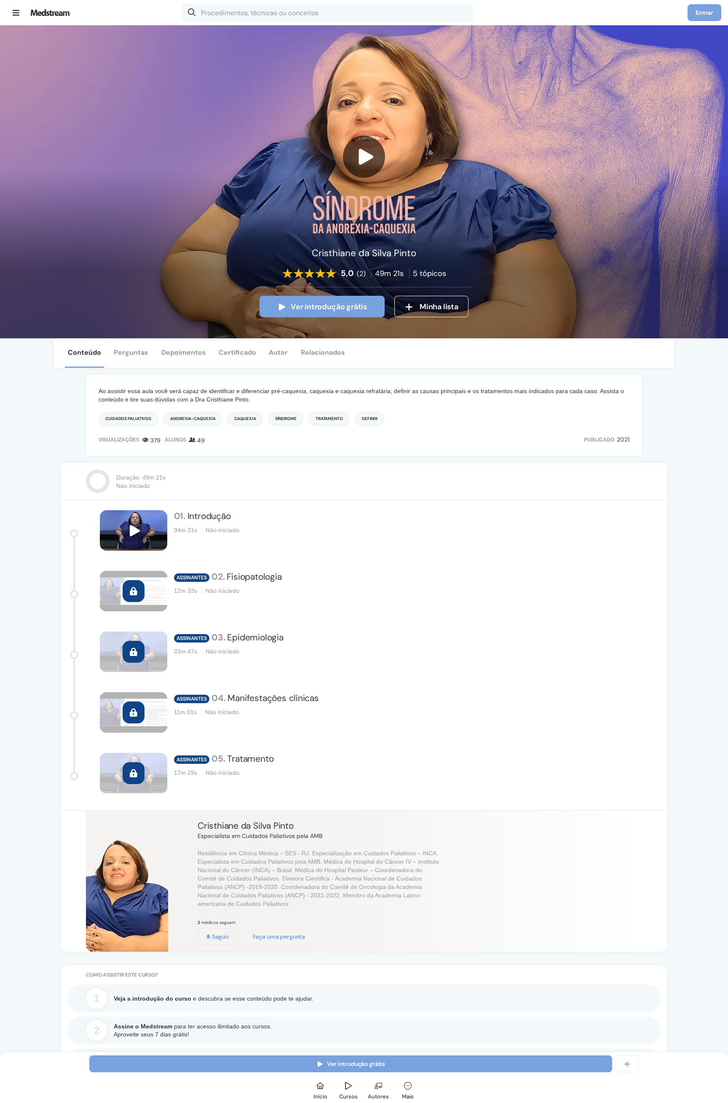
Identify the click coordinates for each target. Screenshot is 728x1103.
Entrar (704, 12)
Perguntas (131, 352)
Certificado (237, 352)
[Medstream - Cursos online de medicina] (53, 12)
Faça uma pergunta (279, 936)
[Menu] (16, 12)
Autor (278, 352)
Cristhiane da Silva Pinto (246, 826)
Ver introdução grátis (329, 307)
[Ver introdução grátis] (364, 157)
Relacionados (323, 352)
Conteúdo (84, 352)
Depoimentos (183, 352)
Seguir (220, 936)
